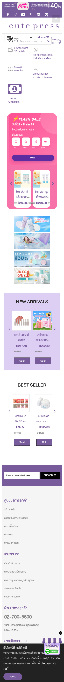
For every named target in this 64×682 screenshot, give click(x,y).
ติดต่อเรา (8, 535)
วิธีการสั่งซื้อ (9, 510)
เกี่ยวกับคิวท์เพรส (12, 563)
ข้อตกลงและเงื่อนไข (12, 588)
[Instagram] (15, 14)
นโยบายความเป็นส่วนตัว (15, 572)
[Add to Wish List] (26, 182)
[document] (32, 662)
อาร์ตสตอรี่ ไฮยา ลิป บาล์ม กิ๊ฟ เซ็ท (42, 340)
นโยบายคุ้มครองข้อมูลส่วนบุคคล (19, 580)
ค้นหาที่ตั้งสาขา (11, 526)
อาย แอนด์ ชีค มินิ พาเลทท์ (20, 421)
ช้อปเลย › (33, 157)
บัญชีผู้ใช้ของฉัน (11, 543)
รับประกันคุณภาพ (12, 597)
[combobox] (35, 41)
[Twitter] (31, 14)
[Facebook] (7, 14)
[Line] (38, 14)
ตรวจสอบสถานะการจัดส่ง (16, 518)
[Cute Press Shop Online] (34, 27)
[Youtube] (23, 14)
